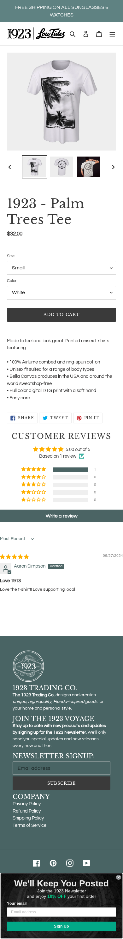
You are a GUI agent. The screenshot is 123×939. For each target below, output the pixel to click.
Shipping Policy (28, 818)
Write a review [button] (62, 515)
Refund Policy (27, 811)
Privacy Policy (27, 803)
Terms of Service (29, 825)
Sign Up (61, 926)
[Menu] (112, 34)
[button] (34, 469)
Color (11, 281)
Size (11, 256)
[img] (14, 557)
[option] (34, 167)
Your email (16, 903)
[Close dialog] (118, 877)
